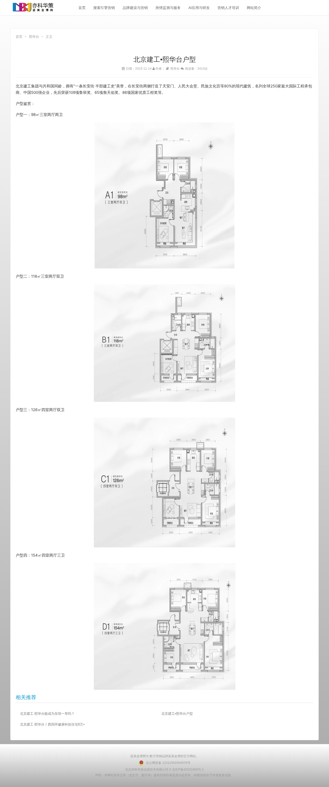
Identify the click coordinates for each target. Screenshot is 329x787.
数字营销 (155, 756)
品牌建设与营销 (135, 8)
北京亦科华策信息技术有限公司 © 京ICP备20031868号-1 (164, 769)
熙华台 (34, 37)
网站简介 (254, 8)
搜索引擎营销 (104, 8)
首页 (82, 8)
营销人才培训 (228, 8)
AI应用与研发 (199, 8)
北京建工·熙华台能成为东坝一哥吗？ (47, 714)
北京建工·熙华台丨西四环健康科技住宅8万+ (52, 724)
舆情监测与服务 (168, 8)
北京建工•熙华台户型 (177, 714)
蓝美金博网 (138, 756)
